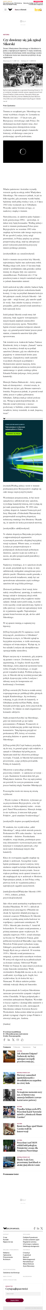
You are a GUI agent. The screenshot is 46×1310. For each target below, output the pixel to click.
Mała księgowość (29, 1259)
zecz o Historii (20, 10)
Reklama (6, 1253)
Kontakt (6, 1240)
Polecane (16, 1047)
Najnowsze (26, 1047)
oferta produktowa (10, 1280)
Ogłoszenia (7, 1255)
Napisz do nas (8, 1242)
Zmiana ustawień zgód (31, 1240)
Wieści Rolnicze (28, 1264)
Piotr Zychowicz (9, 106)
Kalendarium (27, 1276)
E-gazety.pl (27, 1255)
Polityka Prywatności (30, 1237)
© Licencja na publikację (12, 1032)
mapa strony (7, 1276)
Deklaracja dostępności (31, 1246)
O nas (5, 1237)
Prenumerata (8, 1257)
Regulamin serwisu (29, 1242)
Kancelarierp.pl (28, 1262)
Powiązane (7, 1047)
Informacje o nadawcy (31, 1244)
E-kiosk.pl (26, 1253)
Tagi (34, 1047)
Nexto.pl (26, 1257)
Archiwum (6, 1259)
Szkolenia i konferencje (11, 1273)
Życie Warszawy (28, 1266)
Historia (6, 34)
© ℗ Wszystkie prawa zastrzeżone (15, 1034)
